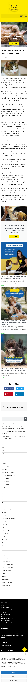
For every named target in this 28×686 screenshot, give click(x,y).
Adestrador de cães (7, 447)
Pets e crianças (6, 561)
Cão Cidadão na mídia (8, 472)
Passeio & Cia (5, 555)
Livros (4, 536)
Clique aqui (14, 43)
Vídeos (4, 591)
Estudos (4, 512)
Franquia (4, 524)
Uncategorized (6, 588)
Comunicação (5, 478)
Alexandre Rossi (5, 607)
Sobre (2, 605)
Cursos (4, 487)
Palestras (4, 552)
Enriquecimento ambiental (9, 509)
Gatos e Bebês (6, 530)
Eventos (4, 515)
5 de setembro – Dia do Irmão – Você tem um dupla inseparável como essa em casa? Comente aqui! (14, 322)
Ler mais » (3, 285)
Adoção (4, 460)
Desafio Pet (5, 490)
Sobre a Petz (4, 624)
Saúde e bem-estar (7, 582)
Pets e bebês (5, 558)
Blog (2, 611)
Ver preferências (14, 680)
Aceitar (14, 672)
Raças (3, 573)
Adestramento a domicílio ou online (10, 632)
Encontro (4, 503)
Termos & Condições (6, 620)
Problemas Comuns (7, 564)
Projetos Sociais (6, 570)
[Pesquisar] (25, 419)
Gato (3, 527)
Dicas (3, 493)
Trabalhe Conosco (5, 614)
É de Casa (4, 500)
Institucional (5, 533)
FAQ (2, 616)
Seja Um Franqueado (6, 612)
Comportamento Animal (8, 475)
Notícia (4, 542)
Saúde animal (5, 579)
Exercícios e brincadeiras (8, 518)
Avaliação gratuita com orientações (10, 634)
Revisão (4, 576)
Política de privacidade (18, 684)
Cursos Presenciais (6, 645)
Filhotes (4, 521)
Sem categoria (6, 585)
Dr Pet (4, 497)
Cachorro (4, 469)
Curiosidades (5, 481)
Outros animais (6, 549)
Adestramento (6, 451)
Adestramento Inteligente (7, 609)
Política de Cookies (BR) (7, 618)
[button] (26, 654)
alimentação (5, 466)
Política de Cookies (8, 684)
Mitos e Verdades (6, 539)
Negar (14, 676)
